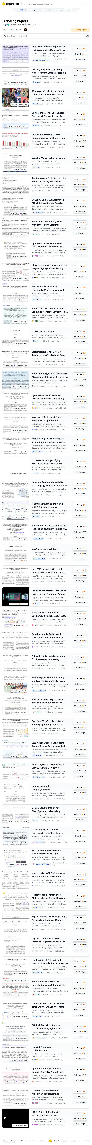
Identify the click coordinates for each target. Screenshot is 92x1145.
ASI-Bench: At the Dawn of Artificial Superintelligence (45, 1092)
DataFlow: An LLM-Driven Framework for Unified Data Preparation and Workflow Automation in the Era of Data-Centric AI (47, 831)
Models (57, 1141)
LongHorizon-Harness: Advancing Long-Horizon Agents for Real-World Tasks (49, 592)
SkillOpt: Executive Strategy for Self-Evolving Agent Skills (47, 1027)
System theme (10, 1141)
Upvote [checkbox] (81, 49)
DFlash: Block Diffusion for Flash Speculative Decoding (46, 809)
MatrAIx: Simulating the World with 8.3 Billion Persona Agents (47, 505)
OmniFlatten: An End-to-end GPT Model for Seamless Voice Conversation (47, 636)
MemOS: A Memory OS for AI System (41, 1048)
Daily (4, 30)
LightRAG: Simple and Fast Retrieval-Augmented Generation (49, 940)
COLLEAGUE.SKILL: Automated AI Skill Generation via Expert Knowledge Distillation (48, 201)
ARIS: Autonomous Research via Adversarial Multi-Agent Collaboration (46, 852)
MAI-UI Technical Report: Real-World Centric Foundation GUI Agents (47, 701)
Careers (43, 1141)
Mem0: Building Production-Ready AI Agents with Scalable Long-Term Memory (49, 375)
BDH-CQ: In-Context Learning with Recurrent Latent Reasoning (49, 71)
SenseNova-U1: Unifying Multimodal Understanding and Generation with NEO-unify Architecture (48, 288)
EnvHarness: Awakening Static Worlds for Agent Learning (47, 223)
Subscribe (67, 10)
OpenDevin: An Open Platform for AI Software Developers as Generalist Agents (47, 245)
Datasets (65, 1141)
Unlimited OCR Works (43, 331)
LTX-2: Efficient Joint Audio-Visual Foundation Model (46, 1114)
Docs (88, 1141)
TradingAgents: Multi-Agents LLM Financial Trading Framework (49, 180)
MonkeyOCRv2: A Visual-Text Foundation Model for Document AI (50, 961)
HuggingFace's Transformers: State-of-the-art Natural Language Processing (49, 896)
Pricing (81, 1141)
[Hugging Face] (50, 1140)
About (35, 1141)
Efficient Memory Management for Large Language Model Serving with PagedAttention (49, 266)
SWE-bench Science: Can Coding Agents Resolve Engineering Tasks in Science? (49, 744)
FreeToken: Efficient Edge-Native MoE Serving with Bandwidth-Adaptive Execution (48, 48)
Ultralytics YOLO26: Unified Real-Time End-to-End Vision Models (48, 1005)
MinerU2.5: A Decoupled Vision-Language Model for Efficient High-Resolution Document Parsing (50, 310)
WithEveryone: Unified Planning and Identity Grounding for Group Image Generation (49, 679)
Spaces (73, 1141)
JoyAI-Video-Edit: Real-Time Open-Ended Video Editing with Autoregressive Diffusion (48, 983)
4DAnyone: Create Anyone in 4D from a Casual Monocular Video (48, 93)
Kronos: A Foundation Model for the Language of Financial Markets (49, 484)
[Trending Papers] (25, 29)
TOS (21, 1141)
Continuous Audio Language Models (41, 788)
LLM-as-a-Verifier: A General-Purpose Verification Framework (48, 136)
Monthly (19, 30)
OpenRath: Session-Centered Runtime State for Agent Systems (49, 1070)
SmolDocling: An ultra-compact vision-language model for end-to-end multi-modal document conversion (49, 440)
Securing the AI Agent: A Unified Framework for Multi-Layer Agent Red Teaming (49, 114)
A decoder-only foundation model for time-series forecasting (49, 657)
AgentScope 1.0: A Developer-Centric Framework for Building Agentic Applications (48, 397)
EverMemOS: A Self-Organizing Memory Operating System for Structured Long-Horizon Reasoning (47, 723)
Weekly (11, 30)
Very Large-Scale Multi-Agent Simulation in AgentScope (47, 418)
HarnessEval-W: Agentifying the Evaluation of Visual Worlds (48, 462)
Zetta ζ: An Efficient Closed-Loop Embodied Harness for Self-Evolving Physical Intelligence (49, 614)
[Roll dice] (87, 36)
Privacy (28, 1141)
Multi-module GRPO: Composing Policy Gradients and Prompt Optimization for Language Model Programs (49, 875)
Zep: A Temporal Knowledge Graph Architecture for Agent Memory (49, 918)
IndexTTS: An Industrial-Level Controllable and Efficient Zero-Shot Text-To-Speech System (48, 570)
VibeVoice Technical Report (45, 548)
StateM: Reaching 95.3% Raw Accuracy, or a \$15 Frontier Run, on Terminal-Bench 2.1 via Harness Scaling (50, 353)
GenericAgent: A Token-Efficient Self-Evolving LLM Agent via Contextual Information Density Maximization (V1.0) (48, 766)
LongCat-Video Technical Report (48, 157)
